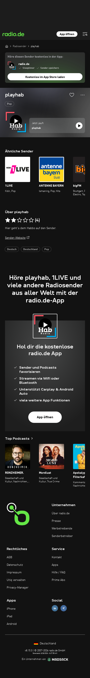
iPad (9, 616)
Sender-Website (15, 237)
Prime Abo (58, 580)
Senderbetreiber (62, 536)
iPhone (11, 608)
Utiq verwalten (16, 580)
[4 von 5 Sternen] (25, 220)
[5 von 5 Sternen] (31, 220)
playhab (36, 128)
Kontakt (57, 557)
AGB (9, 557)
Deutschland (30, 249)
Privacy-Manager (17, 587)
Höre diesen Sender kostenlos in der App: (35, 56)
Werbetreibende (62, 528)
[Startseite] (6, 46)
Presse (56, 521)
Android (12, 624)
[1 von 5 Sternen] (8, 220)
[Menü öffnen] (84, 34)
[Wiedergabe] (79, 125)
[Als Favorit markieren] (71, 94)
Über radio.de (60, 513)
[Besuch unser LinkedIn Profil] (55, 608)
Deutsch (12, 249)
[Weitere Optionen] (82, 95)
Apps (55, 564)
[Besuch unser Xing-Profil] (63, 608)
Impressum (14, 572)
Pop (9, 104)
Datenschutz (15, 564)
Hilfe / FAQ (58, 572)
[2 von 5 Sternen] (14, 220)
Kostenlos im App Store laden (45, 77)
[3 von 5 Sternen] (19, 220)
